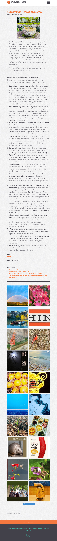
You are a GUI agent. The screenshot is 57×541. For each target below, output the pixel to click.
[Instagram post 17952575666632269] (39, 382)
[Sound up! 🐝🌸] (39, 469)
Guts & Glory (29, 530)
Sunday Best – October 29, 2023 (24, 11)
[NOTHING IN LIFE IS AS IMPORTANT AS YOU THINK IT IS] (39, 317)
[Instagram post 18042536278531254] (39, 447)
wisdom (16, 260)
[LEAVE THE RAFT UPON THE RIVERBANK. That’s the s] (17, 339)
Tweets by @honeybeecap (13, 513)
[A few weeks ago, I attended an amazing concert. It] (39, 339)
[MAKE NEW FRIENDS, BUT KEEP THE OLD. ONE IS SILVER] (17, 361)
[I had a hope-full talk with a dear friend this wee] (17, 426)
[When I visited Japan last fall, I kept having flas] (17, 382)
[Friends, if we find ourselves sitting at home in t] (17, 295)
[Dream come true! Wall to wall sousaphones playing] (17, 491)
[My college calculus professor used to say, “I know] (39, 404)
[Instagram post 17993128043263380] (17, 447)
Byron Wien (10, 260)
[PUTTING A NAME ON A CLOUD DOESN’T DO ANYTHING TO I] (17, 404)
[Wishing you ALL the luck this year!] (39, 426)
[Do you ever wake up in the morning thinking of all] (17, 469)
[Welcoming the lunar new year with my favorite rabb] (39, 491)
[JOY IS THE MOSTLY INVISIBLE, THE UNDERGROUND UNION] (17, 317)
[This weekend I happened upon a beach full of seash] (39, 361)
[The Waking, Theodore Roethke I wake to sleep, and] (39, 295)
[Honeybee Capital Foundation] (16, 4)
